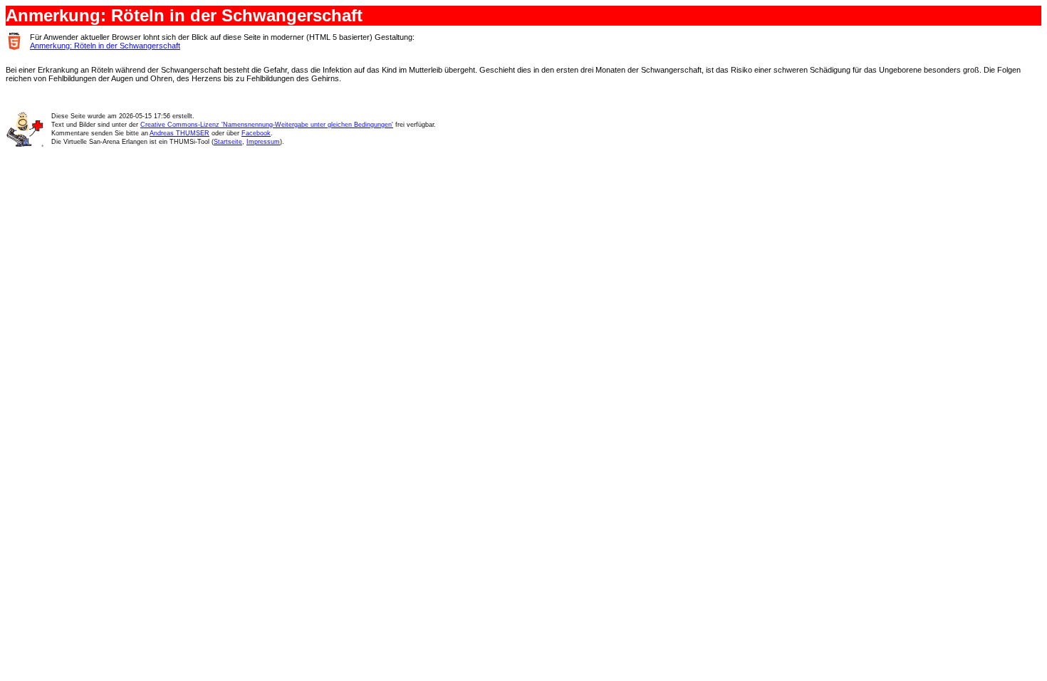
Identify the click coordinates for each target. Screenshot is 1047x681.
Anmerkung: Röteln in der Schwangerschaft (105, 45)
